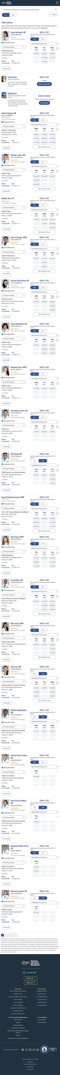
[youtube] (22, 1049)
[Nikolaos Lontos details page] (5, 158)
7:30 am (44, 134)
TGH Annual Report (18, 1002)
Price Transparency (42, 1005)
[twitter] (26, 1049)
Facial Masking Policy (41, 996)
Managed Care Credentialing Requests (18, 1038)
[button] (14, 47)
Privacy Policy (30, 1066)
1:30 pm (44, 223)
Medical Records (42, 1002)
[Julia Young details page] (5, 540)
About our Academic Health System (18, 996)
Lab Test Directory (42, 999)
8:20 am (44, 388)
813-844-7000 (31, 973)
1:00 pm (36, 219)
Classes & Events (42, 994)
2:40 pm (44, 475)
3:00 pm (36, 258)
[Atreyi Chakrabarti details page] (5, 327)
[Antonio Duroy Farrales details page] (5, 760)
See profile (6, 68)
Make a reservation (44, 84)
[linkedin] (37, 1049)
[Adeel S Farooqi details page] (5, 241)
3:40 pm (36, 475)
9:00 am (36, 134)
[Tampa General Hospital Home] (7, 3)
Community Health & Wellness (18, 1008)
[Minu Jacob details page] (5, 627)
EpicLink (18, 1022)
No (34, 39)
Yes (43, 39)
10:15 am (44, 57)
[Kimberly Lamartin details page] (5, 895)
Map (13, 15)
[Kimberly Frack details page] (5, 371)
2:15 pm (36, 731)
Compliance (30, 1061)
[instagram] (30, 1049)
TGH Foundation (18, 999)
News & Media (42, 1019)
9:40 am (52, 349)
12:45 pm (52, 522)
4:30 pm (36, 53)
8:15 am (36, 558)
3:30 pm (44, 262)
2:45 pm (44, 731)
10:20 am (36, 692)
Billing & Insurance (42, 991)
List (6, 15)
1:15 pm (52, 526)
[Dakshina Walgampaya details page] (5, 714)
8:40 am (52, 688)
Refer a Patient (18, 1019)
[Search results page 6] (16, 935)
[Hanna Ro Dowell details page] (5, 36)
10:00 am (36, 176)
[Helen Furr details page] (5, 670)
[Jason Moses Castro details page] (5, 414)
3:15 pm (52, 57)
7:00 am (44, 601)
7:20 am (36, 871)
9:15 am (52, 649)
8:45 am (44, 53)
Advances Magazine (18, 1005)
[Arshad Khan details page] (5, 584)
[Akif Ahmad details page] (5, 457)
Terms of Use (30, 1069)
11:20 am (36, 388)
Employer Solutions (18, 1011)
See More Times (45, 147)
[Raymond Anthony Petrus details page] (5, 850)
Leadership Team (18, 994)
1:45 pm (44, 61)
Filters (54, 14)
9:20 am (52, 475)
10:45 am (44, 605)
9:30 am (36, 138)
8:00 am (52, 302)
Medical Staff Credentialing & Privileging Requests (18, 1031)
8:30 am (52, 306)
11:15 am (36, 142)
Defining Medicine (18, 1025)
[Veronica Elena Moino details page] (5, 284)
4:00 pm (52, 696)
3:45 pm (44, 267)
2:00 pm (44, 302)
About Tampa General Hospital (18, 991)
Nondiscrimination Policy (18, 1013)
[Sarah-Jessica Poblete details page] (5, 805)
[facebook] (34, 1049)
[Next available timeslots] (57, 48)
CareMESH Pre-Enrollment (18, 1028)
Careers (18, 1035)
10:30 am (36, 184)
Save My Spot (44, 103)
